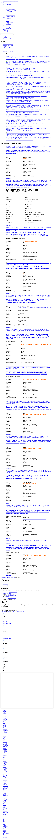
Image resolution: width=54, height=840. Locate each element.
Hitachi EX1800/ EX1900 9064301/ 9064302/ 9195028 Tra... (19, 93)
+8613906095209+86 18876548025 (10, 593)
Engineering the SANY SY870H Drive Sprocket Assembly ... (19, 89)
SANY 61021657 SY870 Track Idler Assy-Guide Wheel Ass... (19, 126)
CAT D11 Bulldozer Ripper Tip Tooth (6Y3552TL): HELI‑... (18, 59)
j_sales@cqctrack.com (11, 595)
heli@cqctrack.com (10, 596)
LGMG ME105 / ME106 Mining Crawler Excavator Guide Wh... (19, 75)
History (7, 23)
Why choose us (9, 18)
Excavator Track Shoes (10, 16)
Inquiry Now (3, 609)
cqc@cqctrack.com (10, 594)
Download (5, 31)
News (4, 25)
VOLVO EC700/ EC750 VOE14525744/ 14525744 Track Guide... (20, 84)
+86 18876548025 (7, 621)
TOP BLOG (13, 611)
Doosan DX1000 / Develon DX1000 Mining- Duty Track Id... (19, 79)
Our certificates (9, 19)
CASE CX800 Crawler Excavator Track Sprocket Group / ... (18, 69)
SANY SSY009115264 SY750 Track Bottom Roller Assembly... (19, 116)
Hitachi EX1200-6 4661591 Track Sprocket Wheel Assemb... (18, 103)
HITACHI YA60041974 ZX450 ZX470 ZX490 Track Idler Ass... (19, 121)
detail (10, 178)
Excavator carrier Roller (11, 10)
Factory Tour (8, 24)
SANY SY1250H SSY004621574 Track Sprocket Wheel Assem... (20, 107)
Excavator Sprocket (10, 12)
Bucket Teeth (8, 13)
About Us (5, 17)
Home (4, 6)
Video (4, 29)
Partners (7, 21)
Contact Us (5, 30)
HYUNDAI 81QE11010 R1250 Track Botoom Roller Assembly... (19, 135)
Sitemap (8, 611)
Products (5, 8)
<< (1, 577)
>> (14, 577)
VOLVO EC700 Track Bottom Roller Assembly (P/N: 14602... (19, 112)
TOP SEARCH (20, 611)
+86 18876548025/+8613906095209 (10, 1)
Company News (9, 27)
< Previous (4, 577)
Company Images (9, 22)
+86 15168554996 (12, 598)
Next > (12, 577)
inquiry (7, 178)
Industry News (9, 28)
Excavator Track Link (10, 15)
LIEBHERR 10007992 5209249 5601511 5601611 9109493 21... (19, 140)
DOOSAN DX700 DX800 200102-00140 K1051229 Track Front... (20, 98)
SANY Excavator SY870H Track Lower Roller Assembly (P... (19, 64)
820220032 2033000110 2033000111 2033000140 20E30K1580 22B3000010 (34, 307)
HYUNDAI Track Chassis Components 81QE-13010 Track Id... (19, 130)
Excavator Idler (9, 11)
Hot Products (3, 611)
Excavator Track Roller (10, 9)
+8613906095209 (7, 623)
